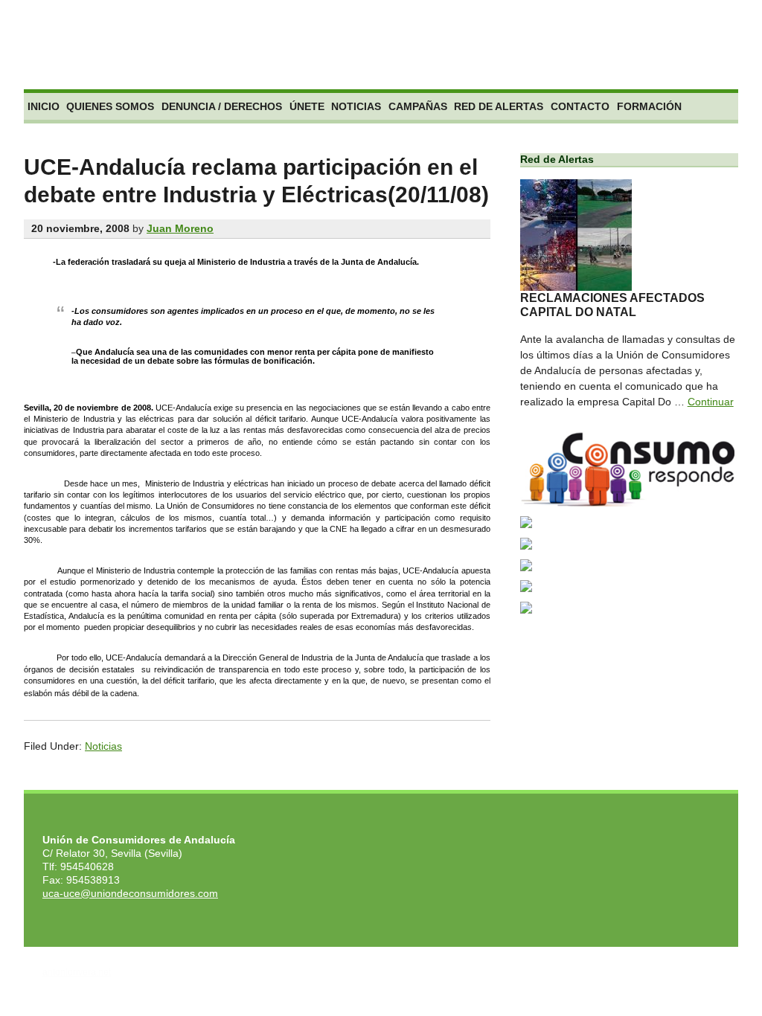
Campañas (417, 106)
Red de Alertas (498, 106)
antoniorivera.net (76, 972)
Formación (649, 106)
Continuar (711, 402)
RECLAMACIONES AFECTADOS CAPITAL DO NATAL (612, 305)
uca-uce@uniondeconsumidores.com (130, 893)
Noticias (356, 106)
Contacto (580, 106)
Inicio (44, 106)
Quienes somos (110, 106)
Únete (306, 106)
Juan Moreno (180, 228)
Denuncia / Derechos (221, 106)
